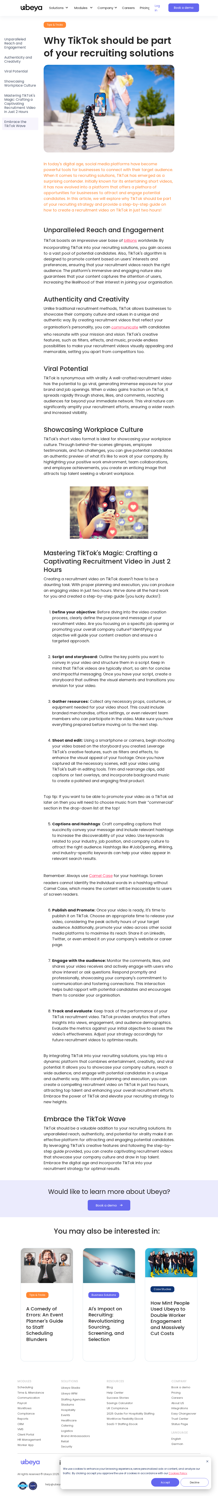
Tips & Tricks (37, 1295)
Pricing (145, 8)
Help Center (115, 1393)
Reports (22, 1419)
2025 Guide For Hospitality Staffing (130, 1414)
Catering (67, 1426)
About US (177, 1403)
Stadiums (67, 1405)
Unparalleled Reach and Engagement (15, 43)
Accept (165, 1482)
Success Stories (118, 1398)
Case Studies (162, 1289)
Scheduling (25, 1387)
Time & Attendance (30, 1393)
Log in (157, 8)
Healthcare (69, 1420)
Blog (110, 1387)
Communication (28, 1398)
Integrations (179, 1408)
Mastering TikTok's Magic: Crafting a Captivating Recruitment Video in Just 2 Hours (20, 103)
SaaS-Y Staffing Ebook (122, 1424)
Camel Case (101, 875)
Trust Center (179, 1419)
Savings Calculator (120, 1403)
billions (130, 240)
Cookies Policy (178, 1473)
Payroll (22, 1403)
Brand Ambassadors (75, 1436)
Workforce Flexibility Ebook (125, 1419)
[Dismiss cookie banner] (207, 1461)
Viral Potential (16, 71)
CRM (20, 1424)
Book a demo (184, 8)
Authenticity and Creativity (18, 59)
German (177, 1444)
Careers (128, 8)
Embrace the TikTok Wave (15, 123)
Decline (194, 1482)
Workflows (24, 1408)
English (176, 1439)
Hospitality (68, 1410)
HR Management (29, 1440)
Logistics (67, 1431)
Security (66, 1446)
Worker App (25, 1445)
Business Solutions (104, 1295)
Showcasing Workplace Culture (20, 83)
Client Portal (25, 1434)
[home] (31, 8)
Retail (65, 1441)
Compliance (26, 1414)
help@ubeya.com (56, 1484)
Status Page (179, 1424)
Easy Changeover (183, 1414)
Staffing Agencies (73, 1399)
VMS (20, 1429)
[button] (57, 8)
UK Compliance (117, 1408)
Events (65, 1415)
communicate (124, 327)
